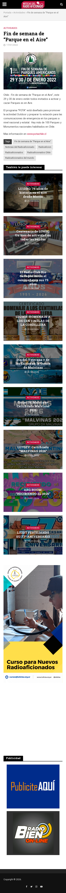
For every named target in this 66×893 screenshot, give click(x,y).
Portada (7, 12)
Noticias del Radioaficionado (19, 147)
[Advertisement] (33, 719)
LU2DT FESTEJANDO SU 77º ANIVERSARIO (33, 534)
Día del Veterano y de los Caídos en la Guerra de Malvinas (33, 364)
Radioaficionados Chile (39, 152)
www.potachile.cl (36, 134)
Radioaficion (45, 147)
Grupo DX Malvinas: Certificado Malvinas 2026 (33, 406)
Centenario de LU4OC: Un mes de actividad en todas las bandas (33, 235)
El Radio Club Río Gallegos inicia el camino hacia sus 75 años (33, 278)
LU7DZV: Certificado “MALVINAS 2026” (33, 449)
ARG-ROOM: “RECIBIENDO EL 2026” (33, 492)
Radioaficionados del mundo (19, 158)
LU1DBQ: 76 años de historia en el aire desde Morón (33, 193)
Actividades (19, 12)
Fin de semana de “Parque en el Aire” (32, 141)
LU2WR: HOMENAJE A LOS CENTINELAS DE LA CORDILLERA (33, 321)
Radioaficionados (14, 152)
